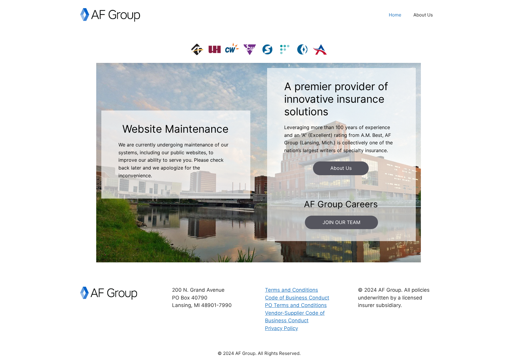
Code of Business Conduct (297, 298)
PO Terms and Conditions (296, 305)
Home (395, 15)
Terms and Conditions (291, 290)
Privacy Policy (281, 328)
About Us (423, 15)
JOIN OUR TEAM (341, 222)
